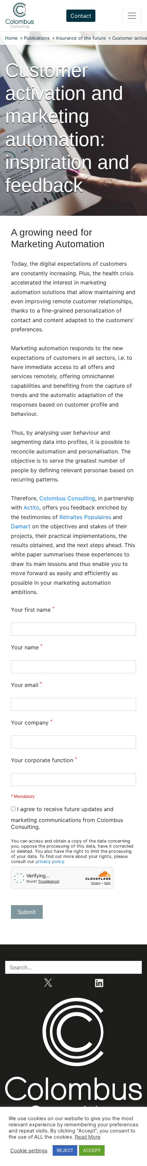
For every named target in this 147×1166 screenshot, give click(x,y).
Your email (26, 684)
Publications (37, 38)
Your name (26, 647)
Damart (21, 526)
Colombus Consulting (67, 498)
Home (11, 38)
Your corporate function (44, 760)
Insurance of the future (81, 38)
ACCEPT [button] (92, 1150)
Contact (80, 15)
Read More (88, 1137)
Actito (31, 507)
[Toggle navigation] (132, 16)
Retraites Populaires (85, 517)
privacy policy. (51, 861)
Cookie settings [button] (29, 1151)
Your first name (32, 609)
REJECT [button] (65, 1150)
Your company (31, 722)
